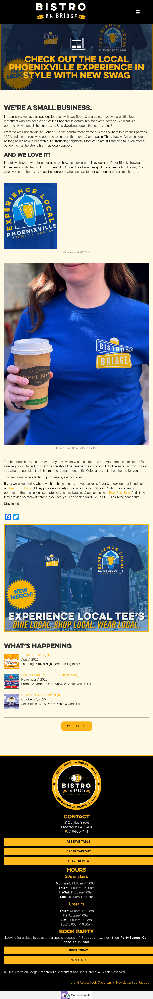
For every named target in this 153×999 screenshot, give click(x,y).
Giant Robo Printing (21, 488)
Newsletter (123, 982)
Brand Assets (80, 982)
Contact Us (141, 982)
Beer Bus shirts (119, 493)
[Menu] (137, 12)
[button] (76, 726)
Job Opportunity (102, 982)
